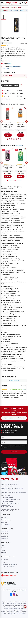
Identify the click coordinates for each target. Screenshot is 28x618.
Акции (2, 545)
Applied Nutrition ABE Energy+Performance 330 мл (7, 167)
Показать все (19, 145)
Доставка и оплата (6, 519)
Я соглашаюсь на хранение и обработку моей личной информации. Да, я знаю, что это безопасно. (13, 447)
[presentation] (1, 121)
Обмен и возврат (5, 524)
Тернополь (10, 605)
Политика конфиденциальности (9, 564)
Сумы (9, 610)
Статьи (3, 550)
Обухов (9, 613)
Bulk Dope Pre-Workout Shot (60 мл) (20, 126)
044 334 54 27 (4, 533)
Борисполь (24, 611)
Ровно (12, 610)
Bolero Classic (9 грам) (20, 166)
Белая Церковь (17, 611)
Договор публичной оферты (8, 566)
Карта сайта (4, 552)
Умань (24, 610)
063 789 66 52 (4, 538)
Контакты (3, 517)
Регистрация (4, 562)
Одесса (13, 608)
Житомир (11, 606)
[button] (2, 3)
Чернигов (6, 606)
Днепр (11, 603)
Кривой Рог (4, 611)
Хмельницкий (17, 605)
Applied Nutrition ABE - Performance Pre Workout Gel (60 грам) (7, 127)
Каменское (14, 613)
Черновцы (5, 605)
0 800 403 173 (4, 531)
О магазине (4, 522)
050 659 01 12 (4, 536)
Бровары (5, 613)
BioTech (9, 63)
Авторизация (4, 559)
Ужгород (20, 610)
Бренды (3, 547)
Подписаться (21, 417)
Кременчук (10, 611)
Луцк (16, 610)
